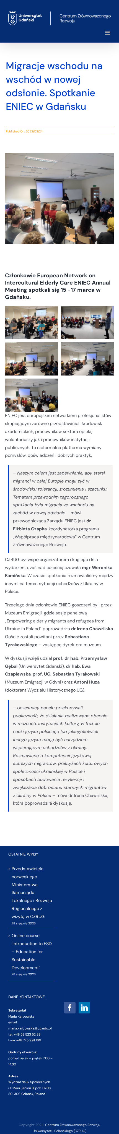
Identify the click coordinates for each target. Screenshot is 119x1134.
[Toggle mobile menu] (108, 33)
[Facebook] (70, 1007)
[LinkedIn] (84, 1007)
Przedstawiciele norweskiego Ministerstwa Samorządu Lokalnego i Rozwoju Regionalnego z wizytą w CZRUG (32, 892)
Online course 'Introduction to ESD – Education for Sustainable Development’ (32, 951)
